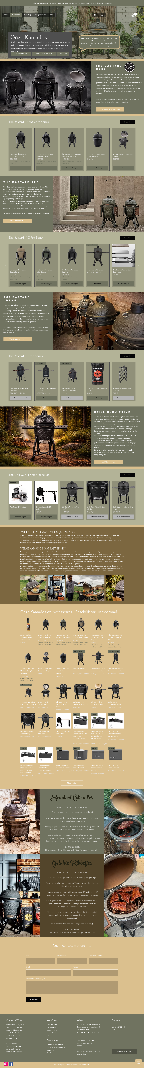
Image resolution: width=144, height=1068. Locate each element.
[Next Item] (120, 588)
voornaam (30, 955)
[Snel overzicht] (28, 624)
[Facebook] (11, 1064)
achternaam (62, 955)
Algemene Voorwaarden (56, 1047)
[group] (72, 149)
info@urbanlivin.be (13, 1033)
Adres (75, 967)
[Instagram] (6, 1064)
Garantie (50, 1050)
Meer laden (72, 783)
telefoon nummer (95, 955)
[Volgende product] (138, 265)
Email (28, 967)
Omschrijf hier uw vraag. (35, 979)
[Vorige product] (5, 265)
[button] (134, 15)
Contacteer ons (53, 1053)
